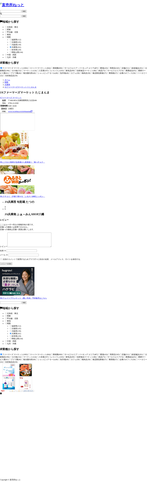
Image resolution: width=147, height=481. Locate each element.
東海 (9, 35)
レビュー (3, 246)
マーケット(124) (30, 71)
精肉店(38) (86, 73)
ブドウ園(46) (16, 73)
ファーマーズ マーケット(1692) (15, 68)
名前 (3, 251)
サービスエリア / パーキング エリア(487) (81, 68)
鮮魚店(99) (70, 71)
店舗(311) (125, 68)
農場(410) (104, 68)
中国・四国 (11, 55)
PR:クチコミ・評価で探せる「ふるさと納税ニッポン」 (22, 196)
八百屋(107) (43, 71)
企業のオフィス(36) (128, 73)
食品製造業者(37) (100, 73)
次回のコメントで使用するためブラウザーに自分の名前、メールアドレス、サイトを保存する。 (42, 259)
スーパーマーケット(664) (40, 68)
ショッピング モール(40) (48, 73)
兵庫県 (16, 47)
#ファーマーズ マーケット (11, 98)
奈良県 (16, 50)
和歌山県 (17, 52)
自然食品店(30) (11, 76)
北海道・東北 (12, 27)
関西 (9, 37)
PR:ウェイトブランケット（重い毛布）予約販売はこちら (23, 298)
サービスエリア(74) (115, 71)
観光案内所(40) (29, 73)
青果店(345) (114, 68)
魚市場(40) (64, 73)
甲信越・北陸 (12, 32)
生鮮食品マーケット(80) (86, 71)
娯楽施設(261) (137, 68)
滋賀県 (16, 40)
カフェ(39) (75, 73)
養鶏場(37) (113, 73)
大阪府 (16, 45)
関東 (9, 30)
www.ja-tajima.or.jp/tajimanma (19, 111)
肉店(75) (102, 71)
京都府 (16, 42)
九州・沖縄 (11, 57)
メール (4, 255)
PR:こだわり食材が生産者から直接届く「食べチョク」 (22, 162)
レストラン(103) (57, 71)
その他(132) (16, 71)
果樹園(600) (57, 68)
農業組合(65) (131, 71)
